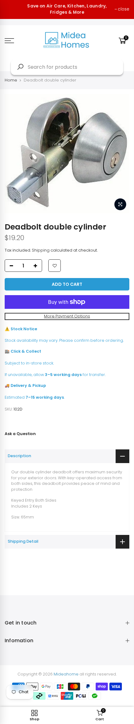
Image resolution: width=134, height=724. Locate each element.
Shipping (41, 250)
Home (11, 80)
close (123, 9)
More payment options (67, 316)
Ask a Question (20, 433)
